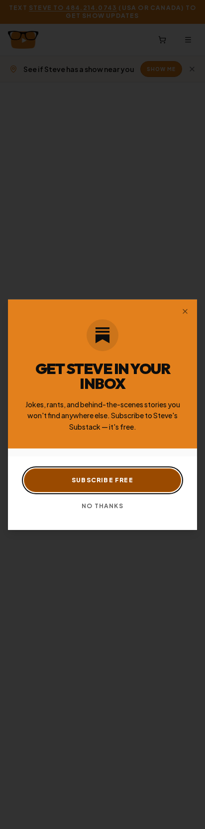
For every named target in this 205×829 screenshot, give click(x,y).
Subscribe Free (102, 480)
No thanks (102, 506)
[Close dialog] (185, 311)
